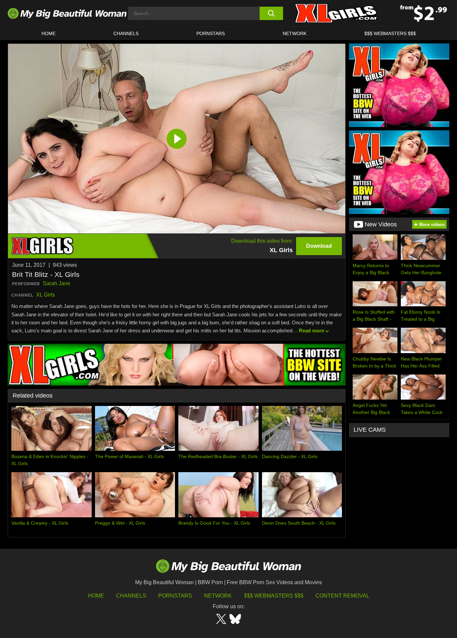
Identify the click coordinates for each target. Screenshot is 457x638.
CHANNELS (126, 33)
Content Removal (342, 596)
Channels (131, 596)
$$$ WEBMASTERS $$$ (390, 33)
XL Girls (45, 295)
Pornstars (210, 33)
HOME (48, 33)
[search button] (271, 13)
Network (294, 33)
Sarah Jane (56, 283)
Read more (311, 330)
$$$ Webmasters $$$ (273, 596)
